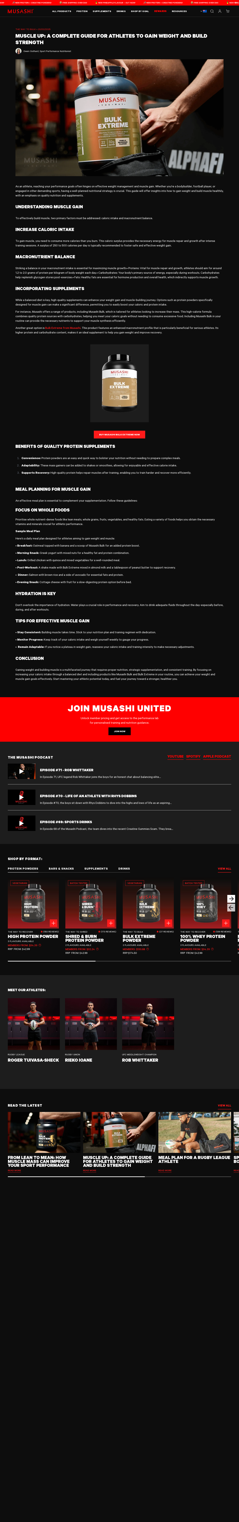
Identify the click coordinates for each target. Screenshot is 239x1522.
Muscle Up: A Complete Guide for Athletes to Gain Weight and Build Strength (118, 1161)
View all (224, 868)
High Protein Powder (33, 936)
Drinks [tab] (124, 868)
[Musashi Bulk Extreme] (119, 383)
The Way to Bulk (25, 29)
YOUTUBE (175, 757)
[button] (227, 11)
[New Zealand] (203, 11)
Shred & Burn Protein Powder (84, 938)
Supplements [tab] (96, 868)
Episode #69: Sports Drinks (66, 821)
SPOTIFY (193, 757)
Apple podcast (217, 757)
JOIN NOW (119, 731)
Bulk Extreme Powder (139, 938)
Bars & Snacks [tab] (61, 868)
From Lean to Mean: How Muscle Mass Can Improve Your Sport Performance (39, 1161)
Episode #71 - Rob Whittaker (66, 769)
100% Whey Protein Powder (202, 938)
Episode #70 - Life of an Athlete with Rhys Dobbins (88, 795)
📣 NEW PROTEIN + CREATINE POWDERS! (101, 2)
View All (224, 1105)
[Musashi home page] (21, 11)
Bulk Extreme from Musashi (62, 328)
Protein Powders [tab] (23, 868)
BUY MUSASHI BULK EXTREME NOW (119, 434)
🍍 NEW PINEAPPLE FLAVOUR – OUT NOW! (54, 2)
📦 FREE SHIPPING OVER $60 (143, 2)
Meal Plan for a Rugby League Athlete (194, 1159)
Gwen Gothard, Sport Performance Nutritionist (47, 51)
